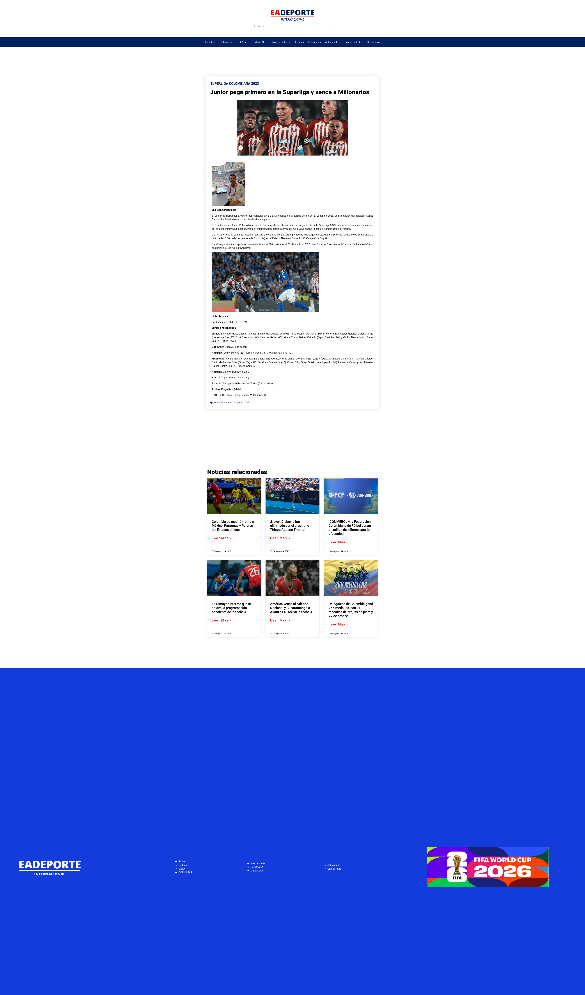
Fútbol (208, 42)
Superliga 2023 (242, 402)
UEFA (240, 42)
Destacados (373, 42)
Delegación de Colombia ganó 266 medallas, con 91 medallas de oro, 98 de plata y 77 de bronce (351, 610)
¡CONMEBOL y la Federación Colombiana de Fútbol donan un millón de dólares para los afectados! (350, 528)
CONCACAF (258, 42)
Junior (216, 402)
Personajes (314, 42)
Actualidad (331, 42)
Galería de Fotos (353, 42)
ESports (299, 42)
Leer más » (222, 538)
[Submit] (254, 26)
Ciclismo (224, 42)
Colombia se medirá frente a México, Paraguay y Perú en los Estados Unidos (233, 526)
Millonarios (227, 402)
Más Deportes (279, 42)
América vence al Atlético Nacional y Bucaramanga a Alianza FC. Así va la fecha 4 (291, 608)
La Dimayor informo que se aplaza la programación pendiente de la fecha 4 (232, 608)
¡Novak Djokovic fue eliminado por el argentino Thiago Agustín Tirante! (289, 526)
